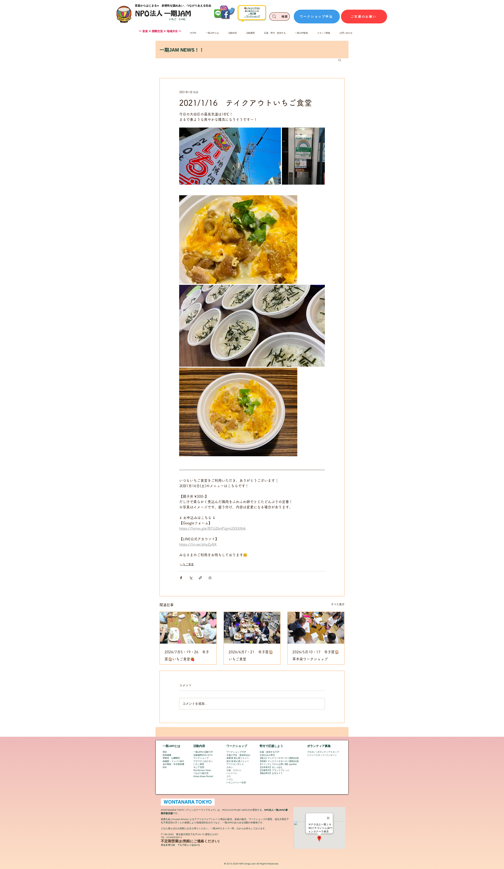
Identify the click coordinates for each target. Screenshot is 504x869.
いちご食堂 (187, 564)
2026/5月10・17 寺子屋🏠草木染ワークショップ (315, 655)
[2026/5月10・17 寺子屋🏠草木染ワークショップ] (316, 628)
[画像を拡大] (230, 156)
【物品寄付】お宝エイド (271, 773)
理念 (165, 752)
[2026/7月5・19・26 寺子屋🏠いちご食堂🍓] (188, 628)
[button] (339, 59)
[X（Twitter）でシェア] (191, 578)
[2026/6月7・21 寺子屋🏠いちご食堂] (252, 628)
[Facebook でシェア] (181, 578)
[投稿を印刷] (210, 578)
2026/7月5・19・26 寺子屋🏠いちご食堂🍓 (187, 655)
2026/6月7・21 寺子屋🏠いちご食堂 (251, 655)
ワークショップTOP (236, 752)
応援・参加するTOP (269, 752)
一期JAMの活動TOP (203, 752)
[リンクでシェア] (200, 578)
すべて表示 (338, 604)
